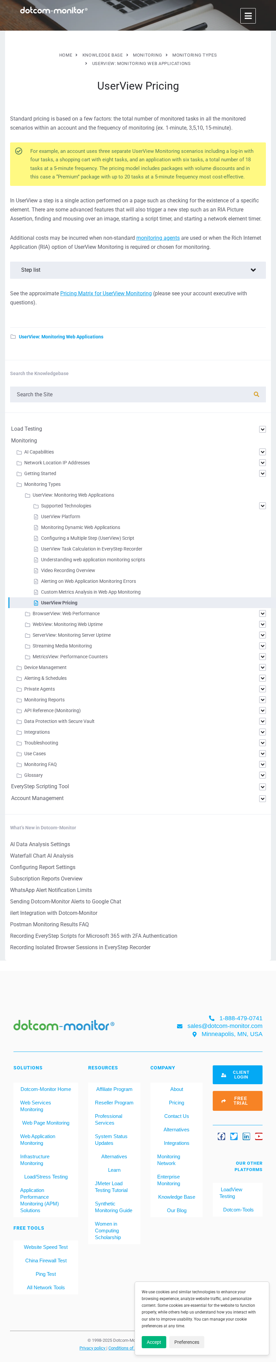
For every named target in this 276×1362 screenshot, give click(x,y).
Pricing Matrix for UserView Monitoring (106, 293)
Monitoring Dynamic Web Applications (80, 527)
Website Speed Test (46, 1247)
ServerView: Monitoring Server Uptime (72, 635)
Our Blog (176, 1210)
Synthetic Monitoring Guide (113, 1207)
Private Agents (39, 689)
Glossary (33, 775)
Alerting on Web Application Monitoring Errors (88, 581)
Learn (114, 1170)
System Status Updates (111, 1139)
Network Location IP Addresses (57, 462)
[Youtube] (259, 1136)
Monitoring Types (42, 484)
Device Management (45, 667)
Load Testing (26, 429)
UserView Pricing (59, 602)
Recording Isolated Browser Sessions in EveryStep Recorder (80, 947)
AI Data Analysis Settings (40, 844)
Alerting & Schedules (45, 678)
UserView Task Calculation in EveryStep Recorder (91, 549)
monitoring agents (158, 238)
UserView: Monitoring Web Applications (61, 336)
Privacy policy (92, 1348)
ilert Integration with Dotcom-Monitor (53, 913)
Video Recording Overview (68, 570)
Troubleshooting (41, 742)
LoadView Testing (230, 1193)
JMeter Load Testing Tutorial (111, 1187)
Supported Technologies (66, 505)
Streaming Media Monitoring (62, 646)
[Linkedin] (246, 1136)
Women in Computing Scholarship (108, 1230)
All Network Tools (46, 1287)
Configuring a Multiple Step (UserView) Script (87, 538)
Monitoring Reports (44, 699)
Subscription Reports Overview (46, 878)
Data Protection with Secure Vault (59, 721)
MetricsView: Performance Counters (70, 656)
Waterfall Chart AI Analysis (41, 856)
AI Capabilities (39, 452)
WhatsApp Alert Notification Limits (51, 890)
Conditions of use (125, 1348)
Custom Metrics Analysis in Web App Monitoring (91, 592)
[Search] (256, 394)
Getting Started (40, 473)
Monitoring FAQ (40, 764)
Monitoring (24, 440)
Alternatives (114, 1156)
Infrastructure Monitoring (34, 1160)
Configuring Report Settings (42, 867)
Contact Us (176, 1116)
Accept (154, 1342)
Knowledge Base (176, 1197)
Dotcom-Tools (238, 1209)
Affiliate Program (114, 1089)
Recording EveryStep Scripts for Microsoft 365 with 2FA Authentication (93, 936)
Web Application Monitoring (37, 1139)
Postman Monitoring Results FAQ (49, 924)
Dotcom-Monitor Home (46, 1089)
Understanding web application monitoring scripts (93, 559)
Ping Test (46, 1274)
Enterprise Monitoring (168, 1180)
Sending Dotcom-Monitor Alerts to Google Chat (65, 901)
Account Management (37, 798)
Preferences (186, 1342)
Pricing (176, 1102)
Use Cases (35, 753)
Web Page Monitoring (45, 1123)
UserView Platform (60, 516)
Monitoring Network (168, 1160)
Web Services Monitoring (35, 1106)
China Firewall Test (46, 1260)
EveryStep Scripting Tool (40, 786)
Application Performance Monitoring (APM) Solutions (39, 1200)
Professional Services (108, 1119)
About (176, 1089)
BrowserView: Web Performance (66, 613)
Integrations (37, 732)
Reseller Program (114, 1102)
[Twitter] (234, 1136)
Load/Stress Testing (46, 1177)
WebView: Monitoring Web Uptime (68, 624)
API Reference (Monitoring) (52, 710)
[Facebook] (221, 1136)
